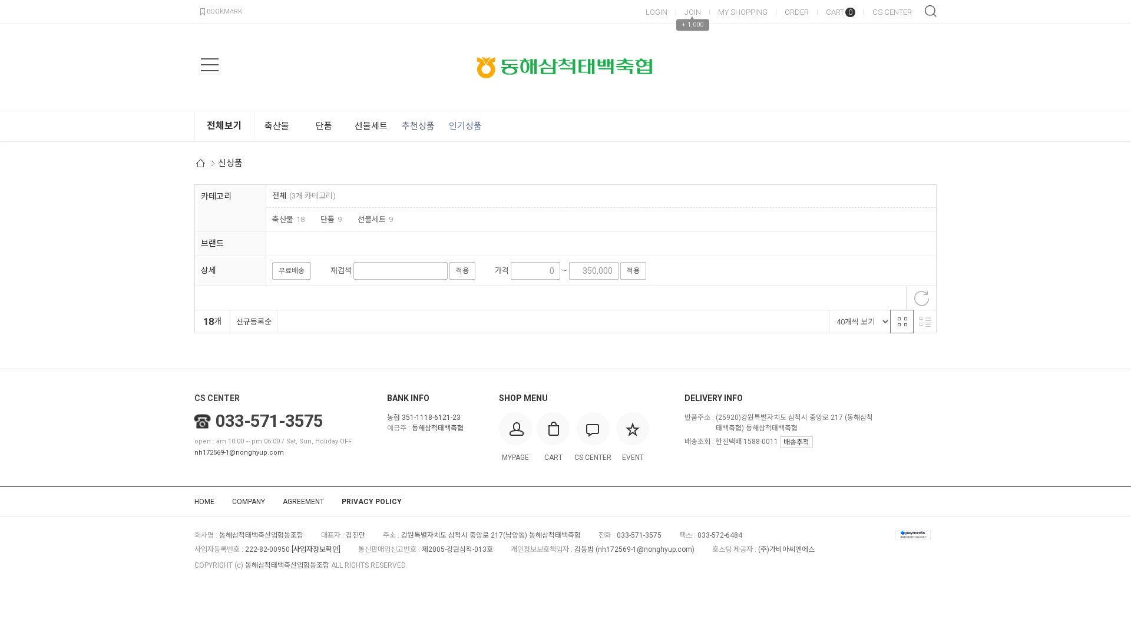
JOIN (692, 12)
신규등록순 (254, 321)
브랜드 (212, 243)
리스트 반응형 (925, 321)
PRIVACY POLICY (372, 502)
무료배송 (292, 271)
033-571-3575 (269, 421)
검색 (931, 11)
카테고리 (216, 196)
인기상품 (465, 126)
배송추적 (796, 442)
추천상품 (418, 126)
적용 (462, 271)
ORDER (797, 12)
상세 (208, 270)
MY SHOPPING (743, 12)
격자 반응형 (902, 321)
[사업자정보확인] (316, 549)
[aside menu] (210, 64)
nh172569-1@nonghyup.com (239, 452)
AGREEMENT (303, 502)
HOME (204, 502)
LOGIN (656, 12)
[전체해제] (921, 298)
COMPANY (248, 502)
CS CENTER (892, 12)
